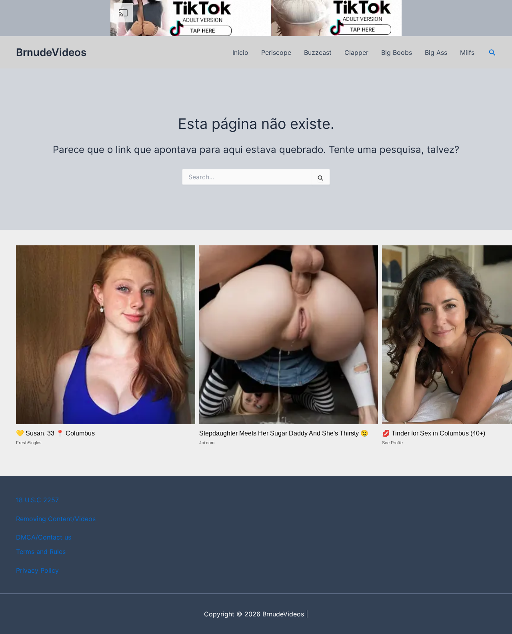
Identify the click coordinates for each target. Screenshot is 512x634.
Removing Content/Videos (56, 519)
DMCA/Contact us (43, 537)
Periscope (276, 52)
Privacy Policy (37, 570)
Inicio (240, 52)
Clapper (356, 52)
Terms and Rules (41, 552)
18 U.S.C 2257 (37, 500)
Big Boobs (396, 52)
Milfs (467, 52)
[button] (492, 53)
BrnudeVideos (51, 52)
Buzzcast (318, 52)
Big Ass (436, 52)
